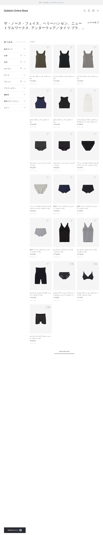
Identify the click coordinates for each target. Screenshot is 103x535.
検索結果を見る (14, 530)
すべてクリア (21, 42)
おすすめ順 (92, 22)
